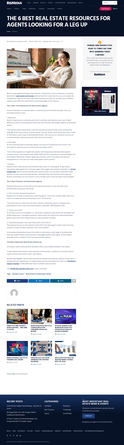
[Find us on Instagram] (13, 435)
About (9, 431)
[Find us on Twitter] (10, 435)
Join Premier (105, 9)
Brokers (16, 9)
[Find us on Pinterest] (17, 435)
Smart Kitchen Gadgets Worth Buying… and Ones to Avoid (17, 328)
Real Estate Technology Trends (38, 274)
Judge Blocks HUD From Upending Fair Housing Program (40, 360)
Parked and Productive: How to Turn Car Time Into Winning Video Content (99, 50)
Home (8, 31)
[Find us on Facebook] (7, 435)
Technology (50, 9)
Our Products (21, 431)
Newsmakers (71, 3)
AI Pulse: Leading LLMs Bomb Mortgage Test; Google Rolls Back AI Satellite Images (63, 329)
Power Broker (60, 3)
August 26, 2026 (60, 364)
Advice (47, 413)
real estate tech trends (25, 96)
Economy (59, 352)
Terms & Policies (78, 431)
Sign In (115, 9)
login (13, 374)
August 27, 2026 (12, 332)
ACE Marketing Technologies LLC (94, 431)
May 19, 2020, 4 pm (35, 41)
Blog (14, 431)
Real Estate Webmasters (42, 442)
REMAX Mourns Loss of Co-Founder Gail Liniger (17, 359)
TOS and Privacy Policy (106, 422)
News (29, 3)
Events (50, 3)
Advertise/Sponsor (47, 431)
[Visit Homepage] (16, 3)
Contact (37, 431)
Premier (35, 3)
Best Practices (49, 409)
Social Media (67, 413)
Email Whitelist (67, 431)
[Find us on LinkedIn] (20, 435)
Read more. (106, 65)
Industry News (36, 320)
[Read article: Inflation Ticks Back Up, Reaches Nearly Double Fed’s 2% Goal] (65, 348)
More (80, 3)
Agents (9, 9)
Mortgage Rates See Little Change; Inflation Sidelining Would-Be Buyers (41, 329)
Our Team (30, 431)
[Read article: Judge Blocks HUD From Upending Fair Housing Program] (41, 348)
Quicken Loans (18, 274)
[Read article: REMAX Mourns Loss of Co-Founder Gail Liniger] (17, 348)
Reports (43, 3)
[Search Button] (115, 3)
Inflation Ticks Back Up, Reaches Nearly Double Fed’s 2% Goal (64, 360)
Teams (24, 9)
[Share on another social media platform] (74, 281)
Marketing (32, 9)
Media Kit (58, 431)
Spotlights (48, 406)
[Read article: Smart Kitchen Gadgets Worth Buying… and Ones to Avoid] (17, 316)
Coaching (41, 9)
